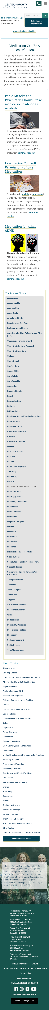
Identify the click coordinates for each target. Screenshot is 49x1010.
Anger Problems (10, 686)
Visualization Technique (17, 605)
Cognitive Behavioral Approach (20, 346)
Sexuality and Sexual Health (15, 782)
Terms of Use (25, 973)
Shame (6, 787)
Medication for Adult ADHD (20, 228)
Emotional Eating (14, 426)
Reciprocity (12, 635)
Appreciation (13, 308)
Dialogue (11, 406)
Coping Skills (12, 371)
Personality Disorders (16, 625)
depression (37, 194)
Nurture (10, 527)
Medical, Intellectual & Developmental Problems (23, 755)
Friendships (8, 737)
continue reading (26, 153)
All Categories (9, 668)
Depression (8, 728)
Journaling (11, 471)
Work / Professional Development (17, 823)
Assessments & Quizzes (13, 696)
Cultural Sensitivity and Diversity (17, 718)
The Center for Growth (28, 964)
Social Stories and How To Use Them (23, 562)
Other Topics (8, 828)
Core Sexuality (13, 381)
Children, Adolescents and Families (18, 700)
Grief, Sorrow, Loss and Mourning (17, 746)
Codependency (9, 714)
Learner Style (13, 476)
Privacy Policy (41, 968)
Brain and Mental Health (17, 328)
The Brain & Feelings (11, 810)
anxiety (25, 194)
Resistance (12, 542)
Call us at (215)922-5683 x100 (24, 983)
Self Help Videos (10, 673)
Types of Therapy (10, 814)
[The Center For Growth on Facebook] (16, 989)
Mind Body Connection (17, 502)
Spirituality (7, 791)
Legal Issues (8, 750)
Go (45, 15)
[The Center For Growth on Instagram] (21, 989)
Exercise (11, 436)
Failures (10, 446)
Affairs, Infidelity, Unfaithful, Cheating (19, 682)
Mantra (10, 481)
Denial (10, 396)
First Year (11, 456)
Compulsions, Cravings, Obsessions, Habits (21, 677)
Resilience (11, 547)
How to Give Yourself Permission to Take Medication (20, 167)
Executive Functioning (16, 431)
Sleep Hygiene (13, 557)
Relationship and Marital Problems (17, 773)
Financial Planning (15, 451)
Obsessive (11, 532)
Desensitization (14, 401)
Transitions (12, 595)
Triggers (11, 600)
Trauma (6, 801)
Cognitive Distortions (16, 351)
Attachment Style (15, 318)
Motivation (12, 517)
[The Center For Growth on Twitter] (27, 989)
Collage (10, 356)
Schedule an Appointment (36, 22)
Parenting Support (11, 759)
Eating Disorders (10, 732)
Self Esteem (8, 778)
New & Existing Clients (24, 1001)
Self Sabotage (13, 645)
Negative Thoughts (15, 522)
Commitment (13, 361)
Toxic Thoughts (14, 590)
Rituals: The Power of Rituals (19, 552)
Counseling (12, 386)
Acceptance (12, 298)
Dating (6, 723)
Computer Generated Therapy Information (21, 833)
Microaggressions (15, 497)
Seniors (6, 705)
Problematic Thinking (16, 630)
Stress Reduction (14, 567)
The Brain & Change (14, 18)
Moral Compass (14, 512)
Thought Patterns (15, 580)
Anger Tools (12, 313)
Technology (8, 796)
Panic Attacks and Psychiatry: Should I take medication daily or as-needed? (23, 102)
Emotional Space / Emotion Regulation (23, 416)
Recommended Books (21, 839)
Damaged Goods (14, 391)
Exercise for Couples (16, 441)
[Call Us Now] (39, 3)
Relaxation (12, 537)
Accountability (13, 303)
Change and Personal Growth (19, 341)
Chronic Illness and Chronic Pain (16, 709)
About (30, 968)
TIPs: (3, 18)
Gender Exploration (11, 741)
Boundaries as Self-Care (17, 323)
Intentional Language (16, 466)
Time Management (15, 650)
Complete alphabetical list (24, 31)
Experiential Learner (16, 610)
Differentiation (13, 411)
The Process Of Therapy (13, 819)
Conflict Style (13, 366)
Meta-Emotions (14, 492)
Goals (9, 615)
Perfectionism (13, 620)
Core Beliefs (12, 376)
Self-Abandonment (15, 640)
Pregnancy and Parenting (13, 764)
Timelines (11, 585)
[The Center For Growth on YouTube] (32, 989)
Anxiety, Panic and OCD (13, 691)
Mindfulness (12, 507)
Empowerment (13, 421)
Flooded (10, 461)
